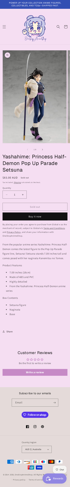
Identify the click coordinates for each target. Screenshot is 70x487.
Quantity (7, 188)
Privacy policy (19, 480)
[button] (4, 27)
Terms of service (36, 480)
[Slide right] (42, 149)
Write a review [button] (35, 372)
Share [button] (9, 331)
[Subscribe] (54, 403)
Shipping (17, 182)
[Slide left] (27, 149)
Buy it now (35, 216)
